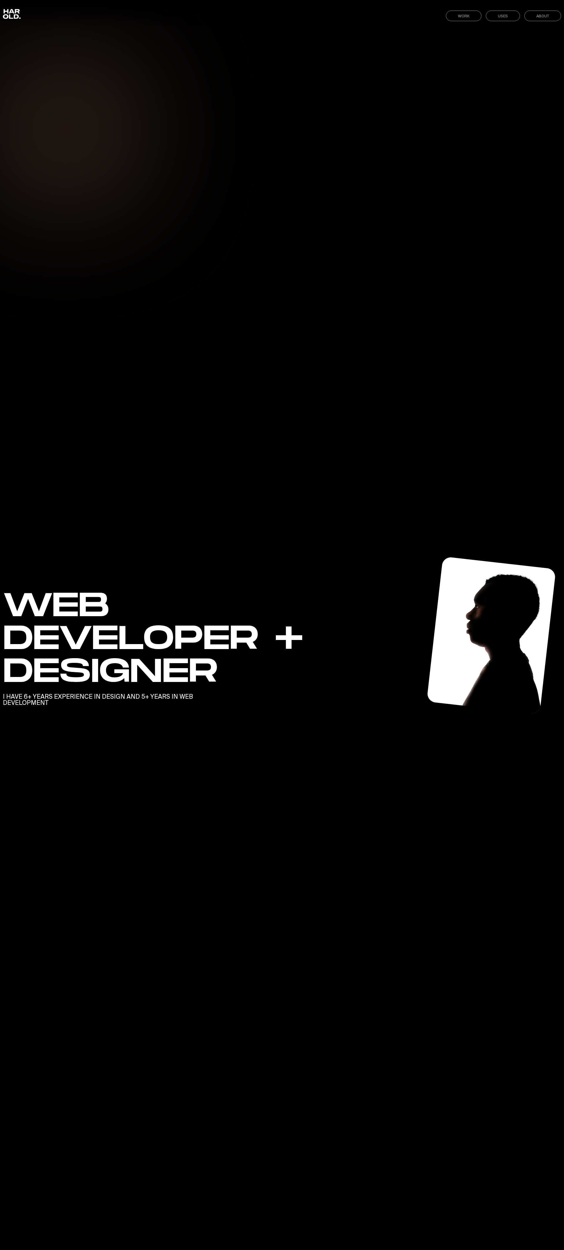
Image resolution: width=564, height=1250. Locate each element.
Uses (503, 16)
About (542, 16)
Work (463, 16)
